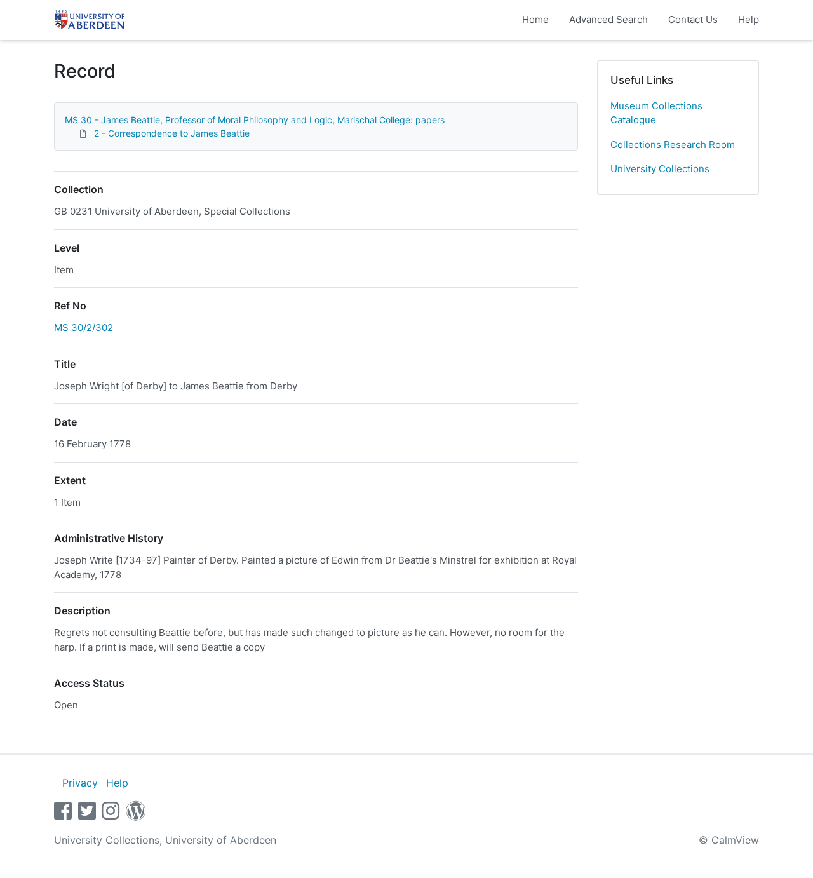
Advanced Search (608, 19)
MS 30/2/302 (83, 327)
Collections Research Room (672, 144)
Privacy (80, 782)
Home (535, 19)
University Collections (659, 169)
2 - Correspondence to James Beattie (172, 133)
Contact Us (693, 19)
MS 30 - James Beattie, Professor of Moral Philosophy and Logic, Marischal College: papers (255, 119)
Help (748, 19)
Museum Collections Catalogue (656, 113)
